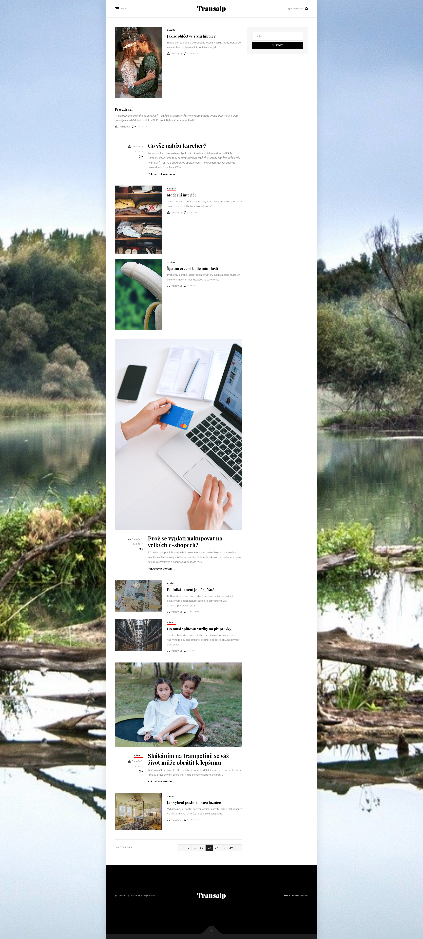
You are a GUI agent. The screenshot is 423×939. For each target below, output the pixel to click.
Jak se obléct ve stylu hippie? (191, 36)
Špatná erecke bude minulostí (192, 268)
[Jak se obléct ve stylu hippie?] (138, 62)
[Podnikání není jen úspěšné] (138, 596)
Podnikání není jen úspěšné (190, 589)
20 (231, 847)
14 (217, 847)
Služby (171, 30)
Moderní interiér (181, 194)
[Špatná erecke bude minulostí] (138, 294)
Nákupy (171, 189)
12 (201, 847)
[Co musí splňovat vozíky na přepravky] (138, 635)
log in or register (295, 8)
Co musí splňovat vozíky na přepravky (199, 628)
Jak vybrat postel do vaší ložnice (194, 802)
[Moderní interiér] (138, 220)
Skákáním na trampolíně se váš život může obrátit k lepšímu (188, 759)
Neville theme (290, 895)
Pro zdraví (124, 109)
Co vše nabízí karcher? (177, 145)
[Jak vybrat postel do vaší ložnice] (138, 811)
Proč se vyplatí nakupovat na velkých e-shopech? (185, 541)
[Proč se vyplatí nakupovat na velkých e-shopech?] (178, 434)
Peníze (171, 583)
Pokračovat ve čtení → (161, 174)
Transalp (211, 8)
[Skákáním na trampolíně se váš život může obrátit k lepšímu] (178, 704)
